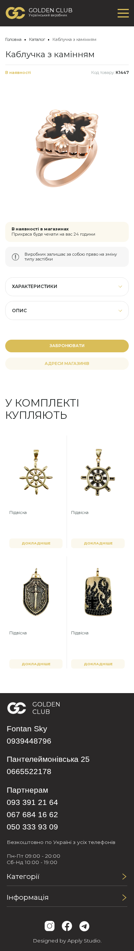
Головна (13, 39)
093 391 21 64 (32, 802)
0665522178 (29, 771)
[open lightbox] (67, 148)
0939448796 (29, 741)
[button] (67, 287)
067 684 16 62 (32, 814)
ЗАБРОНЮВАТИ (67, 345)
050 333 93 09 (32, 826)
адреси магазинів (67, 363)
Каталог (37, 39)
